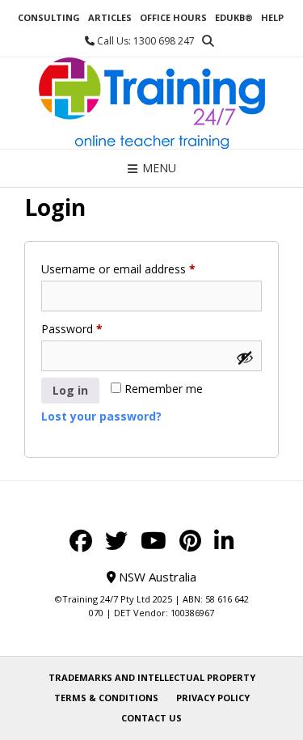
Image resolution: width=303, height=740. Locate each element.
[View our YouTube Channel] (153, 541)
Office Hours (173, 17)
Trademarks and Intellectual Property (151, 677)
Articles (110, 17)
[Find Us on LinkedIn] (224, 541)
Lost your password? (101, 416)
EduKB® (234, 17)
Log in (70, 390)
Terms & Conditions (106, 697)
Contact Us (151, 718)
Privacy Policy (213, 697)
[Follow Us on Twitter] (116, 541)
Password (94, 328)
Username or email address (141, 268)
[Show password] (245, 357)
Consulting (49, 17)
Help (272, 17)
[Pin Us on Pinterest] (190, 541)
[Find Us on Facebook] (80, 541)
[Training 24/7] (152, 103)
